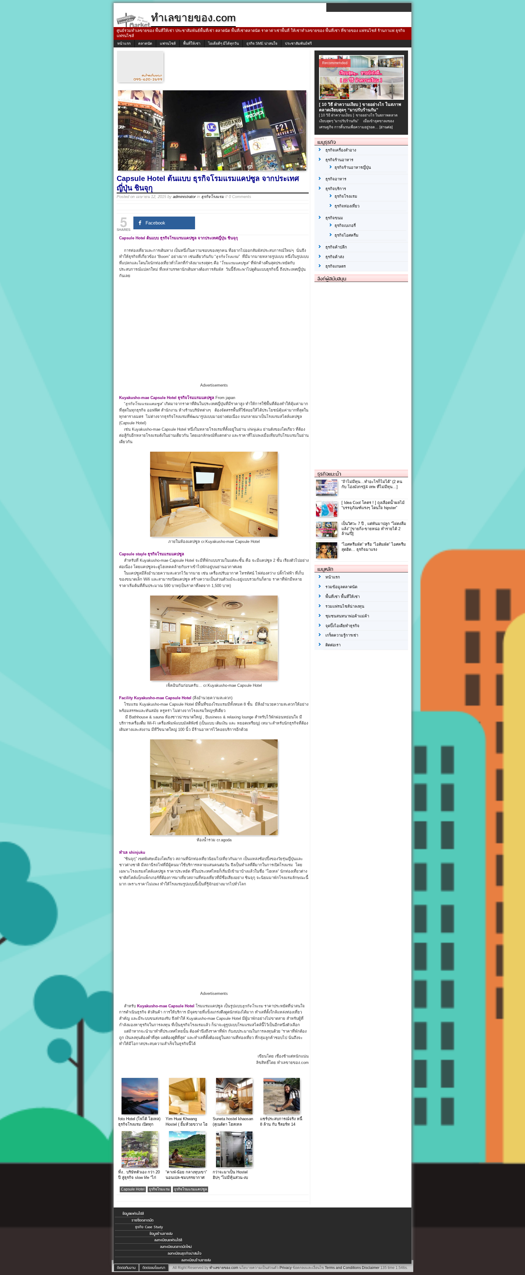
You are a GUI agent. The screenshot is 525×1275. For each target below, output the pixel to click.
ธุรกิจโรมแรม (159, 1189)
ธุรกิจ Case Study (149, 1227)
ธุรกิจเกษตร (335, 266)
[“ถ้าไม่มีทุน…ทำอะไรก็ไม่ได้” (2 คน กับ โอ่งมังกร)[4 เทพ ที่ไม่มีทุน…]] (327, 494)
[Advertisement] (213, 336)
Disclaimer (370, 1268)
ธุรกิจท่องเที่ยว (347, 206)
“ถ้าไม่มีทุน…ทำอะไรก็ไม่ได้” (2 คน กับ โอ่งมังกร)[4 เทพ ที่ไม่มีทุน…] (371, 484)
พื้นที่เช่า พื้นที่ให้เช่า (342, 596)
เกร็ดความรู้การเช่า (341, 635)
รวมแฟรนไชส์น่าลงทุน (344, 606)
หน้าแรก (124, 43)
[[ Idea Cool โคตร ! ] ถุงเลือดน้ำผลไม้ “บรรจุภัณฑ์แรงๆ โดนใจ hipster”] (327, 515)
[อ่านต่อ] (386, 127)
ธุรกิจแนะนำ (329, 474)
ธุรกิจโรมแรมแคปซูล (190, 1189)
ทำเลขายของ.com (223, 1268)
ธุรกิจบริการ (335, 188)
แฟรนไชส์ (168, 43)
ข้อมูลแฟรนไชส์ (133, 1214)
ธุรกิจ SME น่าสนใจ (261, 43)
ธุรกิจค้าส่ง (334, 257)
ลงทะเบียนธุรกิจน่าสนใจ (184, 1253)
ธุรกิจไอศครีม (347, 235)
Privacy (286, 1268)
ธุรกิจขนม (334, 218)
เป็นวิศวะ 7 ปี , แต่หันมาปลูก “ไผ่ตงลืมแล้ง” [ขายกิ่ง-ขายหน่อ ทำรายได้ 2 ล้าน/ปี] (373, 528)
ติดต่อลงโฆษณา (153, 1268)
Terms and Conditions (343, 1268)
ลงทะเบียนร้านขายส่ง (196, 1260)
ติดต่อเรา (333, 645)
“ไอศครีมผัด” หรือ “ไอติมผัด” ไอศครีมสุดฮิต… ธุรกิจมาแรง (373, 547)
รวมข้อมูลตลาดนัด (341, 587)
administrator (184, 196)
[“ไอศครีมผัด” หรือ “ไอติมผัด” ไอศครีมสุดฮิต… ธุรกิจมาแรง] (327, 556)
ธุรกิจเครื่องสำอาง (340, 150)
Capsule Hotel (133, 1189)
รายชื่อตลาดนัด (142, 1220)
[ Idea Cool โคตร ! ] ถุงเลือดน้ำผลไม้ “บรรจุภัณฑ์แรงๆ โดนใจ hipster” (373, 505)
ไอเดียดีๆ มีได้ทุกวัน (223, 43)
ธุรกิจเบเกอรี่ (345, 225)
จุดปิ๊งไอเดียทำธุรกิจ (342, 626)
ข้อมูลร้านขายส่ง (161, 1234)
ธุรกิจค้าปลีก (336, 247)
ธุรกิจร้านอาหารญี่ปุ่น (353, 167)
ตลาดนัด (145, 43)
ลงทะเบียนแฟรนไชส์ (168, 1240)
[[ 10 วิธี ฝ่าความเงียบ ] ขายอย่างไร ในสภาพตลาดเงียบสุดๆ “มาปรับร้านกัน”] (362, 98)
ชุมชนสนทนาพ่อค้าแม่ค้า (347, 616)
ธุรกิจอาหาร (335, 179)
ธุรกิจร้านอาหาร (339, 160)
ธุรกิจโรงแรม (212, 196)
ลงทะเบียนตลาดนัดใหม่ (176, 1247)
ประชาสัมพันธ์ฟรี (298, 43)
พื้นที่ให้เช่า (192, 43)
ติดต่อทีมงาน (126, 1268)
